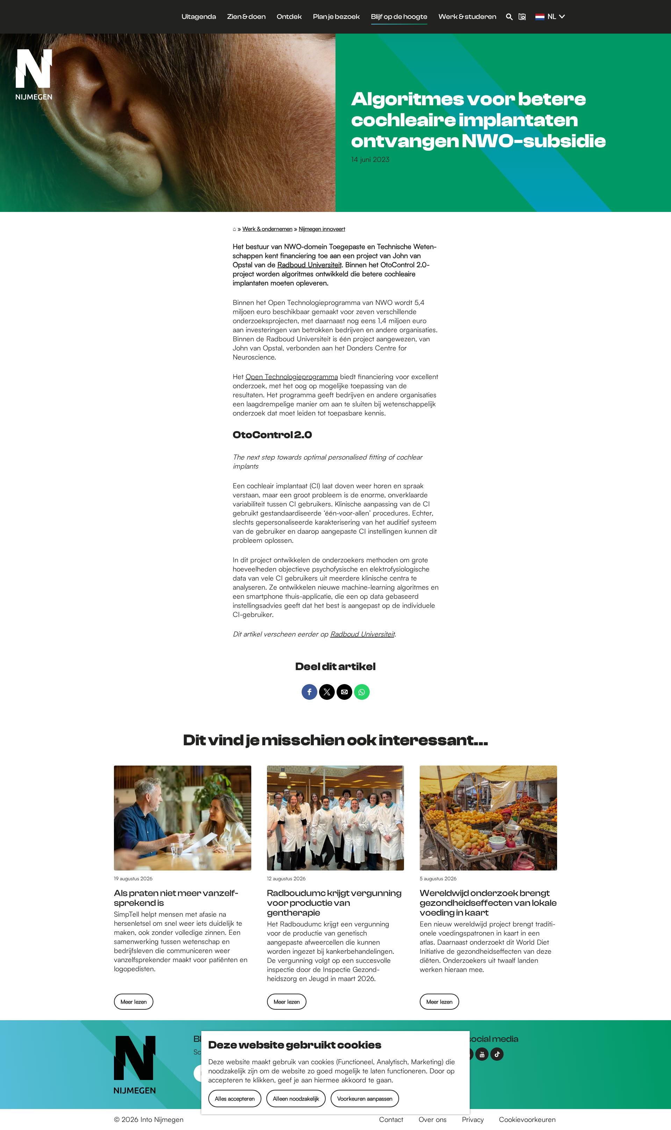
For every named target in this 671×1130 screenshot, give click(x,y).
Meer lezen (134, 1004)
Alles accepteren (235, 1098)
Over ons (433, 1119)
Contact (391, 1119)
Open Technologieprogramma (292, 376)
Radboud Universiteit (309, 264)
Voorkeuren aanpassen (364, 1098)
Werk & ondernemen (268, 228)
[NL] (540, 17)
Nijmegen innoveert (322, 228)
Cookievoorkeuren (527, 1119)
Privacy (473, 1119)
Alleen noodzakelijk (296, 1098)
